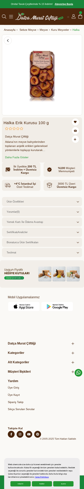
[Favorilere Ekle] (75, 122)
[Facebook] (11, 434)
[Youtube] (28, 434)
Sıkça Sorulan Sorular (21, 409)
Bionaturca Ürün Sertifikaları (22, 242)
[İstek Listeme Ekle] (75, 130)
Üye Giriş (13, 387)
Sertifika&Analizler (17, 232)
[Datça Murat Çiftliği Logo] (39, 16)
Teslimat (11, 252)
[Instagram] (20, 434)
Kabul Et (20, 484)
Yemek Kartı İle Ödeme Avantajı (25, 222)
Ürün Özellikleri (15, 201)
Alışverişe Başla (64, 4)
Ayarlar (63, 484)
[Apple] (24, 306)
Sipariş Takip (15, 402)
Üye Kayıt (14, 394)
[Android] (57, 306)
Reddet (41, 484)
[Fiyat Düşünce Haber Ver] (75, 139)
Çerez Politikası (42, 477)
